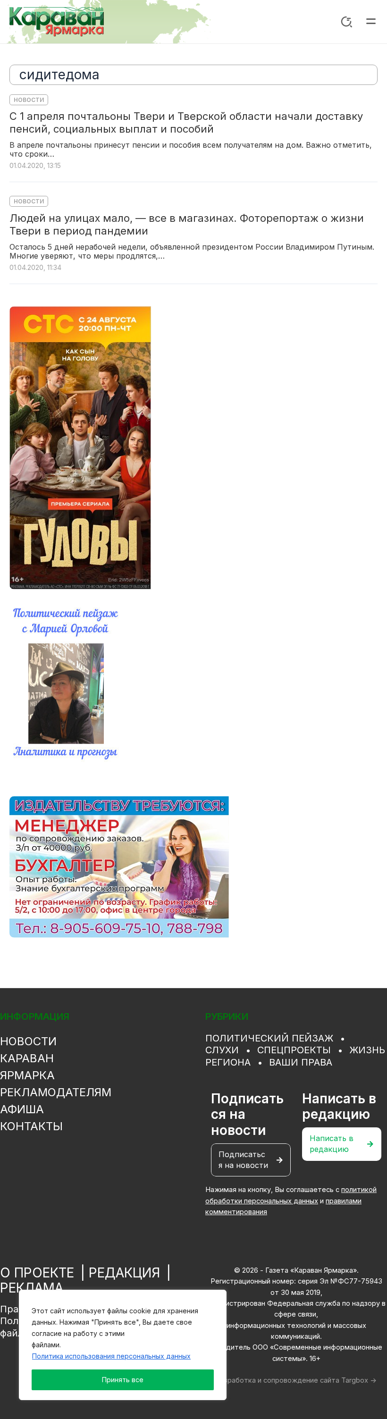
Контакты (31, 1126)
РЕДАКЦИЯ (124, 1273)
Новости (29, 99)
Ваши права (300, 1062)
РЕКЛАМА (31, 1288)
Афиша (22, 1109)
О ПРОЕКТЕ (37, 1273)
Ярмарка (27, 1075)
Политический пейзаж (269, 1038)
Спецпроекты (294, 1050)
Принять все (122, 1380)
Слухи (222, 1050)
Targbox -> (359, 1380)
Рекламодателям (55, 1092)
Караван (27, 1058)
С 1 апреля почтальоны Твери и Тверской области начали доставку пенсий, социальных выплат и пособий (186, 122)
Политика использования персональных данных (111, 1356)
